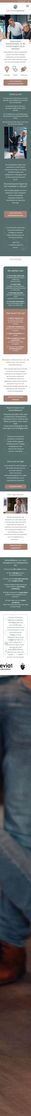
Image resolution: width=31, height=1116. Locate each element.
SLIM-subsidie (14, 190)
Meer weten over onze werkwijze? (15, 398)
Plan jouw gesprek (15, 486)
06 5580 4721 (22, 1)
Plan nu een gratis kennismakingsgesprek (15, 82)
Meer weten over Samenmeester (15, 547)
